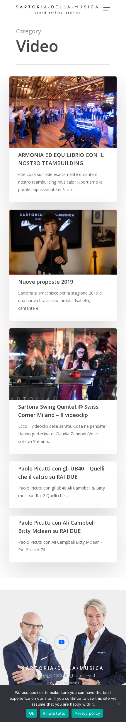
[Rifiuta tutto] (119, 703)
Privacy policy (87, 713)
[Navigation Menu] (106, 9)
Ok (31, 713)
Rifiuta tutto (54, 713)
